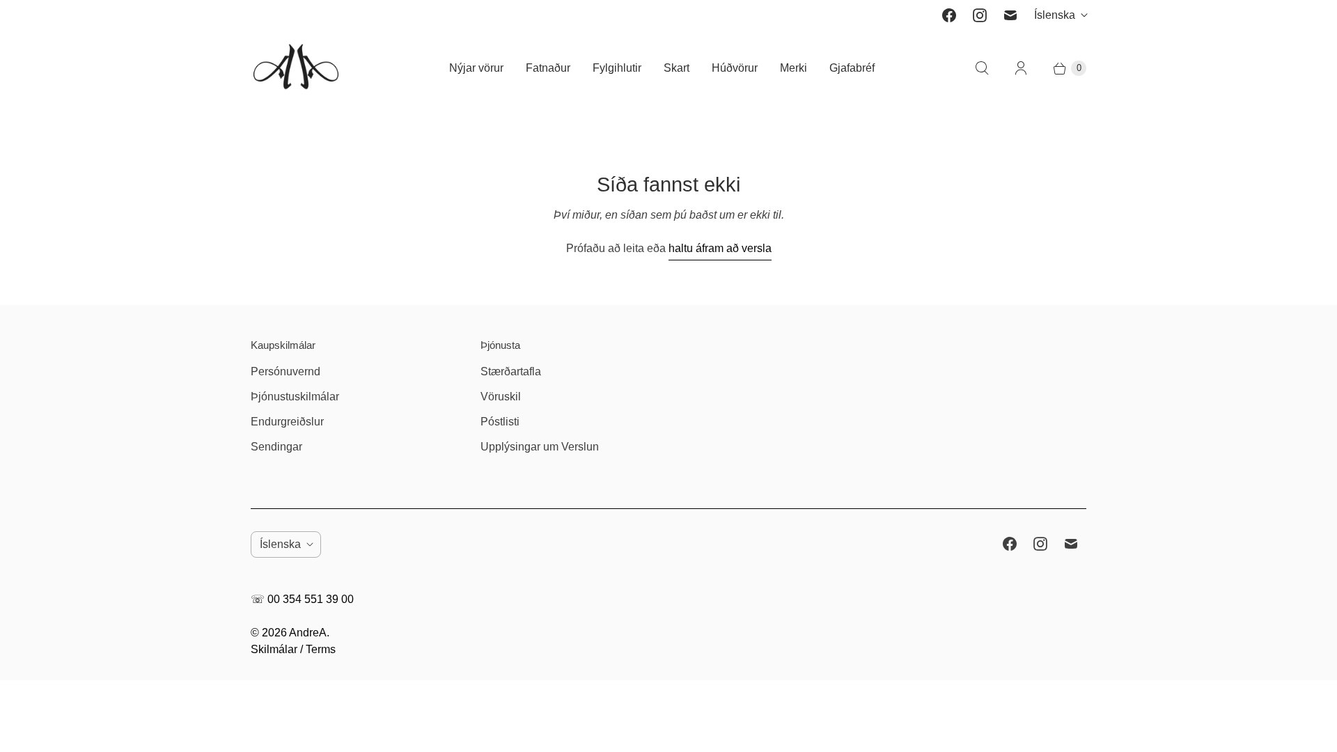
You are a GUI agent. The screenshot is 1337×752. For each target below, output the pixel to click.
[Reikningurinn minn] (1020, 68)
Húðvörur (735, 68)
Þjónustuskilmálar (295, 396)
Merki (793, 68)
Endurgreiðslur (287, 422)
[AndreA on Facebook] (949, 15)
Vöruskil (500, 396)
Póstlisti (499, 422)
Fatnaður (548, 68)
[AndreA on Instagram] (979, 15)
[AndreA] (296, 67)
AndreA (308, 633)
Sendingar (276, 447)
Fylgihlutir (617, 68)
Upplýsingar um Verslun (539, 447)
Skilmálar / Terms (293, 649)
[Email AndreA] (1010, 15)
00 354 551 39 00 (310, 599)
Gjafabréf (852, 68)
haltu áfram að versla (720, 248)
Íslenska (1054, 15)
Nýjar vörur (476, 68)
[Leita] (981, 68)
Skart (676, 68)
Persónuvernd (285, 371)
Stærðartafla (510, 371)
